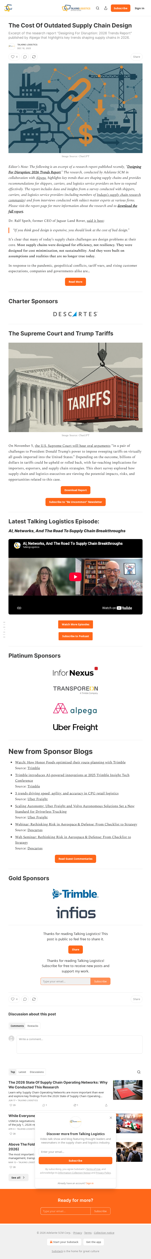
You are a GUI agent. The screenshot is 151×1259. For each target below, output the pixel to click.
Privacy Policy (103, 1172)
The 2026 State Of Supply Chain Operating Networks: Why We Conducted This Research (58, 1084)
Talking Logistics (27, 44)
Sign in (139, 8)
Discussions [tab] (37, 1072)
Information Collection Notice (74, 1172)
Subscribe (120, 8)
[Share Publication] (105, 8)
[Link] (3, 301)
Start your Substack (65, 1242)
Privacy (77, 1232)
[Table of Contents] (4, 629)
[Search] (97, 8)
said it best (95, 221)
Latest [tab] (22, 1072)
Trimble (33, 768)
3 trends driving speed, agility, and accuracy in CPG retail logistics (67, 793)
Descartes (35, 830)
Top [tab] (13, 1072)
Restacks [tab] (32, 1026)
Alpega (41, 178)
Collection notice (104, 1232)
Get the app (93, 1242)
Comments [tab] (17, 1026)
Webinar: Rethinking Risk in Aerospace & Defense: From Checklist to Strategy (76, 824)
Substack (57, 1251)
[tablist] (24, 1026)
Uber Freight (37, 799)
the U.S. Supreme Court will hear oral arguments (72, 445)
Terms (88, 1232)
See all (15, 1177)
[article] (75, 1094)
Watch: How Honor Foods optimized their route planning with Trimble (70, 762)
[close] (111, 1118)
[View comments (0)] (25, 56)
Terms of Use (93, 1169)
